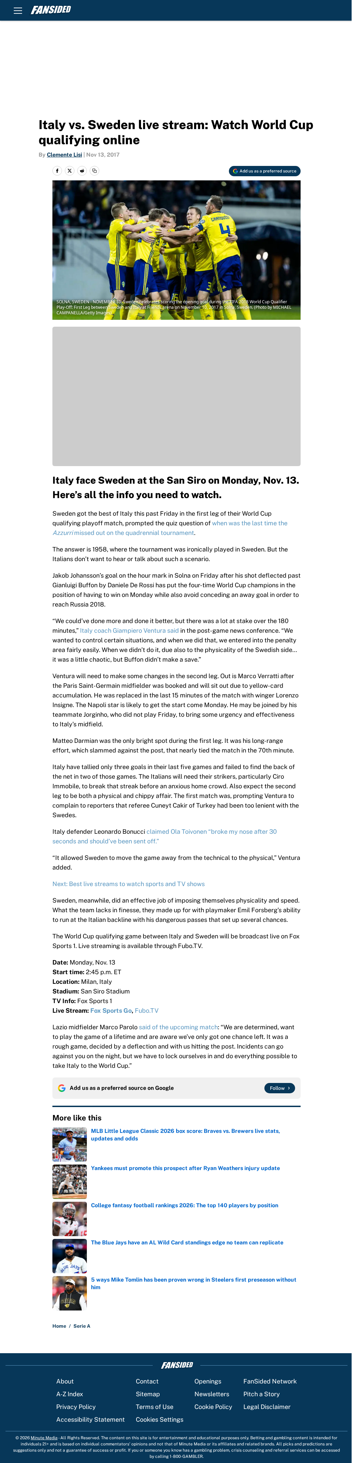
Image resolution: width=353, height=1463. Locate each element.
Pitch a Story (261, 1394)
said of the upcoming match (178, 1027)
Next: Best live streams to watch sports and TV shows (128, 883)
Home (59, 1326)
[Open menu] (18, 10)
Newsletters (211, 1394)
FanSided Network (270, 1381)
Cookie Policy (213, 1406)
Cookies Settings (159, 1419)
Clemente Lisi (64, 154)
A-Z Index (69, 1394)
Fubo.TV (147, 1010)
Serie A (81, 1326)
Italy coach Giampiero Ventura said (130, 630)
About (65, 1381)
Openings (207, 1381)
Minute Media (44, 1437)
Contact (147, 1381)
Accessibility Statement (90, 1419)
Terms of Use (154, 1406)
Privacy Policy (76, 1406)
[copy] (94, 171)
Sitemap (148, 1394)
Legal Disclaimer (267, 1406)
